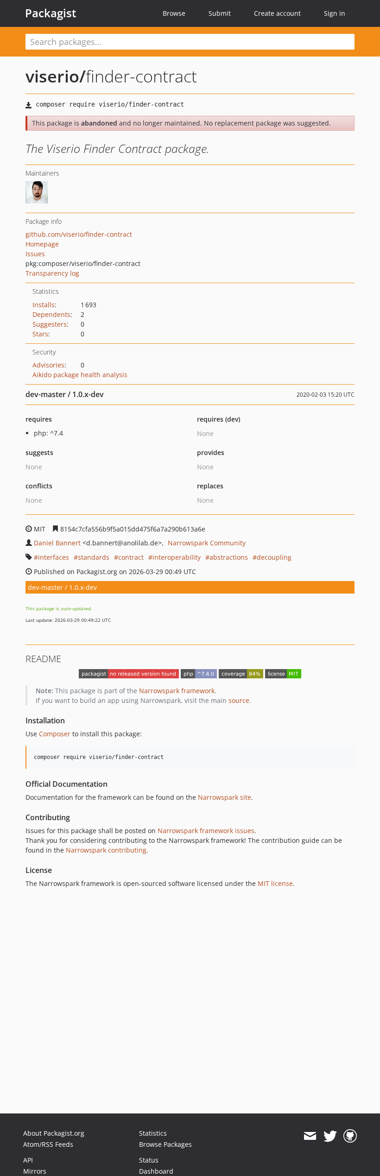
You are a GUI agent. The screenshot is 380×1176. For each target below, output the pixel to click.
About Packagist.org (53, 1133)
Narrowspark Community (207, 542)
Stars (40, 333)
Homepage (42, 244)
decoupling (274, 557)
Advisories (48, 364)
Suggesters (49, 324)
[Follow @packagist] (330, 1136)
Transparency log (52, 273)
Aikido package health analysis (79, 374)
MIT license (275, 883)
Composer (54, 733)
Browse (174, 13)
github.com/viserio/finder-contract (78, 234)
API (28, 1160)
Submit (220, 13)
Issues (35, 253)
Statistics (153, 1133)
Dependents (51, 314)
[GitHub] (350, 1136)
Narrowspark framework (177, 690)
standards (93, 557)
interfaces (53, 557)
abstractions (228, 557)
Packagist (50, 13)
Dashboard (156, 1171)
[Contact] (310, 1136)
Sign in (334, 13)
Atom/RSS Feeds (48, 1144)
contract (131, 557)
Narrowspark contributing (106, 850)
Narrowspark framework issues (206, 830)
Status (148, 1160)
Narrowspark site (224, 797)
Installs (43, 304)
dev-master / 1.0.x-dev (62, 587)
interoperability (176, 557)
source (238, 700)
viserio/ (55, 76)
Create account (277, 13)
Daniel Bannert (57, 542)
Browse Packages (165, 1144)
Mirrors (34, 1171)
